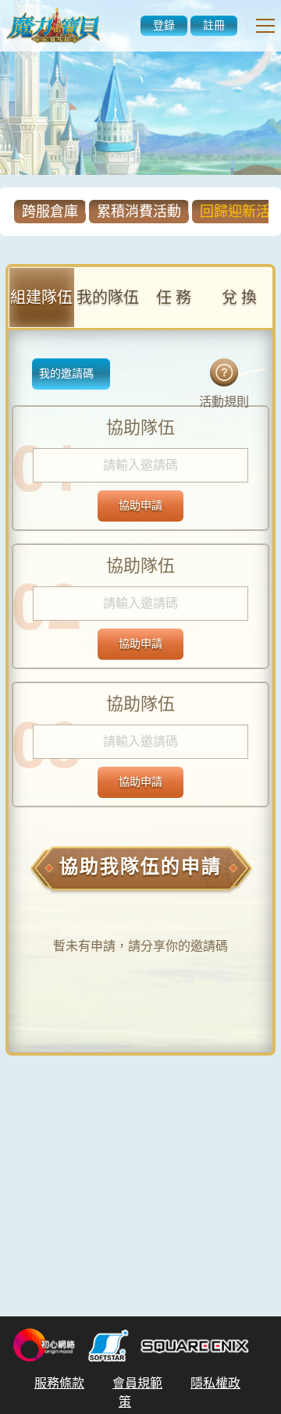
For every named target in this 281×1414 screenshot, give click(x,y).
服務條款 (59, 1383)
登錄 (164, 25)
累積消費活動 (139, 211)
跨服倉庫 (50, 211)
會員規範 (137, 1383)
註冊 (214, 25)
